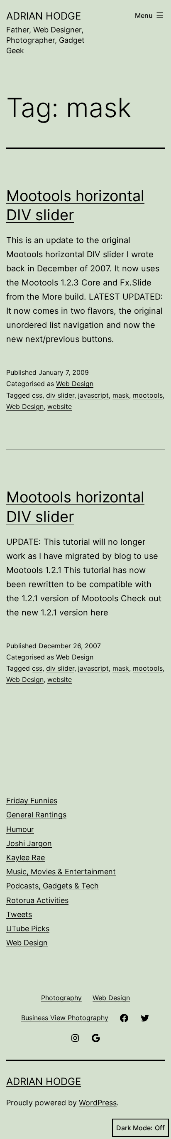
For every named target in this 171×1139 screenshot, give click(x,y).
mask (120, 395)
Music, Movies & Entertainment (61, 871)
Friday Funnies (31, 800)
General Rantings (36, 814)
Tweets (19, 914)
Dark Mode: (134, 1128)
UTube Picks (27, 928)
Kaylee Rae (25, 857)
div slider (60, 395)
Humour (20, 829)
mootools (148, 395)
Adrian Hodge (43, 16)
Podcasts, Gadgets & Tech (52, 885)
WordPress (98, 1102)
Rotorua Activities (37, 900)
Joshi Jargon (29, 843)
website (59, 406)
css (37, 395)
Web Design (74, 383)
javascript (93, 395)
